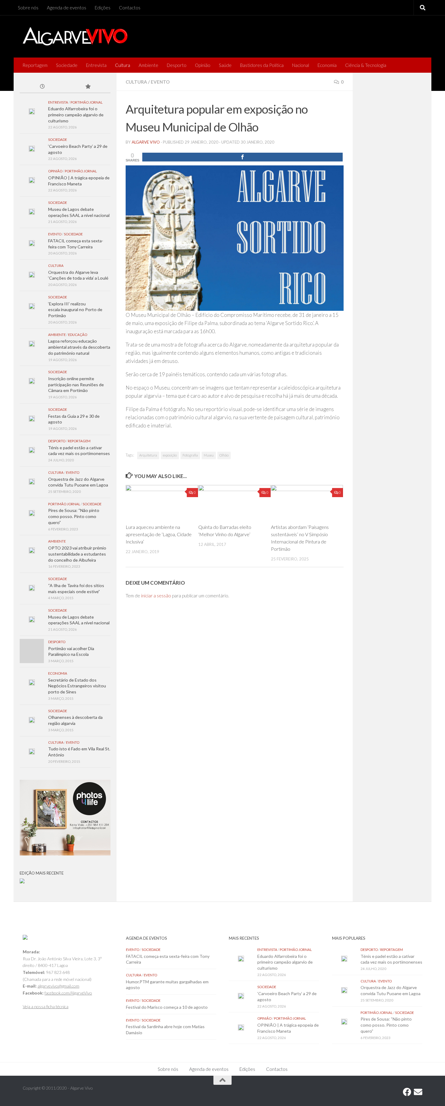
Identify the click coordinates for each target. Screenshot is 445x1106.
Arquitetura (148, 455)
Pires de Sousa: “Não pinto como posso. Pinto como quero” (73, 516)
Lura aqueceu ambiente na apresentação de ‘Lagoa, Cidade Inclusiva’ (159, 534)
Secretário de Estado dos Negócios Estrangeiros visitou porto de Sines (77, 685)
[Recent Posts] (42, 87)
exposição (170, 455)
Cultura (122, 65)
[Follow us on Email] (418, 1092)
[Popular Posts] (87, 87)
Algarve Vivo (146, 142)
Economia (327, 65)
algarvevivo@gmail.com (58, 985)
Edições (102, 7)
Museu (209, 455)
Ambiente (148, 65)
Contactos (129, 7)
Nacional (300, 65)
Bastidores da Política (262, 65)
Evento (160, 82)
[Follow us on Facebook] (407, 1092)
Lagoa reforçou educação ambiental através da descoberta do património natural (79, 346)
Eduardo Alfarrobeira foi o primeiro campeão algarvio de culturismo (76, 114)
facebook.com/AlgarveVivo (68, 992)
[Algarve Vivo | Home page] (75, 36)
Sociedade (66, 65)
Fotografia (190, 455)
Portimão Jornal (87, 102)
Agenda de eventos (66, 7)
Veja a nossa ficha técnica (45, 1006)
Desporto (176, 65)
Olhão (224, 455)
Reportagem (35, 65)
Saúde (225, 65)
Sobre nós (28, 7)
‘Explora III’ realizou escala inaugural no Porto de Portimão (75, 309)
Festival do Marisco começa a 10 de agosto (167, 1007)
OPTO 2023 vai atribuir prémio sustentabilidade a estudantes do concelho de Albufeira (77, 553)
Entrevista (96, 65)
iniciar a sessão (156, 595)
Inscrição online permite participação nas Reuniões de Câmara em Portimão (76, 384)
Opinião (202, 65)
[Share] (242, 157)
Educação (77, 335)
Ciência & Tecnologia (365, 65)
